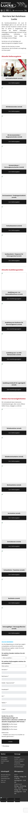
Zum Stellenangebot (14, 83)
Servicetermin (4, 776)
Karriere (3, 782)
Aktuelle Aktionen (5, 774)
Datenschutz (14, 734)
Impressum (17, 800)
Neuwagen (17, 757)
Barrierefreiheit (10, 800)
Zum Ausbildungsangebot (14, 299)
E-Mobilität (17, 763)
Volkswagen (4, 757)
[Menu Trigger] (25, 6)
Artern (16, 774)
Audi (2, 763)
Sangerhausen (18, 784)
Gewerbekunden (5, 778)
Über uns (3, 780)
